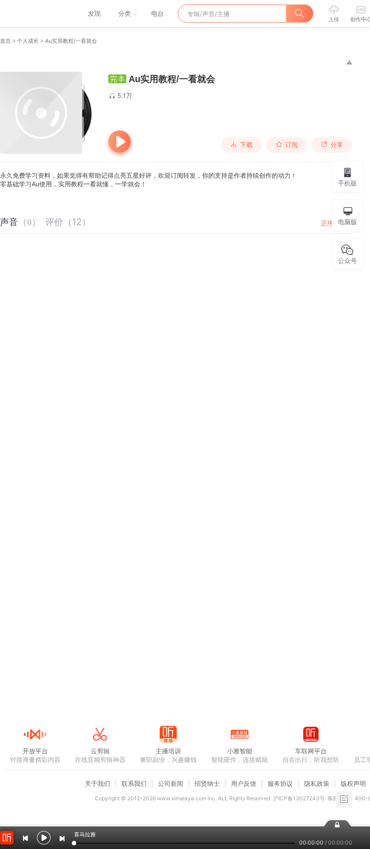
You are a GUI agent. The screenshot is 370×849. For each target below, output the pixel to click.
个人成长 (28, 40)
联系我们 (134, 783)
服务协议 (280, 783)
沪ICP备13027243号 (299, 798)
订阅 (291, 144)
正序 (327, 223)
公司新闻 (170, 783)
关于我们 (97, 783)
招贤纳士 (207, 783)
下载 (246, 144)
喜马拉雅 (34, 13)
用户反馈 (243, 783)
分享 (336, 144)
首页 (5, 40)
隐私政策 (316, 783)
